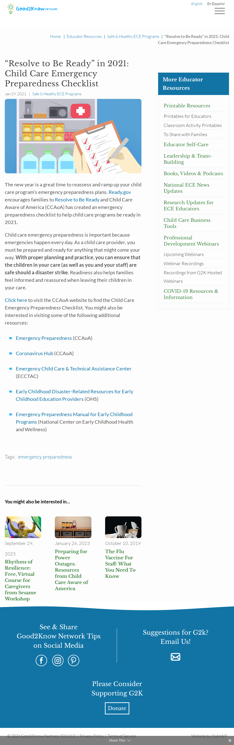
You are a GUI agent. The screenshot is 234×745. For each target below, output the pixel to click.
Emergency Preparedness (44, 338)
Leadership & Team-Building (188, 159)
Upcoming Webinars (184, 254)
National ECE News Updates (186, 188)
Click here (16, 300)
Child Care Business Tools (187, 223)
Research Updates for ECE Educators (189, 205)
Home (55, 36)
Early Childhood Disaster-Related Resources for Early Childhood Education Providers (75, 395)
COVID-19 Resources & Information (191, 294)
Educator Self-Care (186, 144)
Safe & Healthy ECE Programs (133, 36)
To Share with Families (185, 134)
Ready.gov (120, 192)
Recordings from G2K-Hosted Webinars (193, 277)
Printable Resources (187, 105)
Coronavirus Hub (34, 353)
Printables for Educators (187, 116)
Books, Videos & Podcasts (193, 173)
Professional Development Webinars (191, 241)
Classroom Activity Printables (193, 125)
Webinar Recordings (184, 263)
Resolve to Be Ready (77, 199)
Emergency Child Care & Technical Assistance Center (74, 368)
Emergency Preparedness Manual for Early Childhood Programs (74, 418)
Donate (117, 708)
